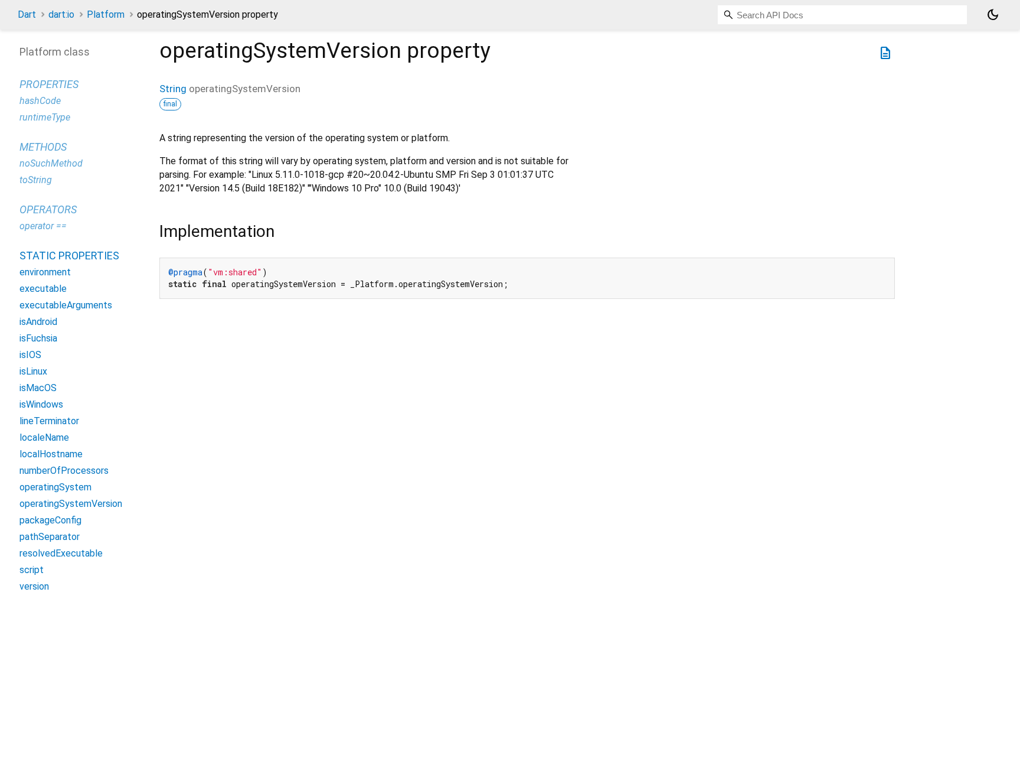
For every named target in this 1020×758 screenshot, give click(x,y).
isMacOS (38, 387)
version (34, 586)
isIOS (30, 354)
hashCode (40, 100)
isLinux (33, 371)
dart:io (61, 14)
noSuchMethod (51, 163)
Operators (48, 209)
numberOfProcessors (64, 470)
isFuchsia (38, 338)
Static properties (69, 255)
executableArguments (65, 305)
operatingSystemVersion (70, 503)
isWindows (41, 404)
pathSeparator (49, 536)
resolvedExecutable (61, 553)
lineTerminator (49, 421)
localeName (44, 437)
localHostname (51, 454)
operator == (43, 226)
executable (43, 288)
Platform (106, 14)
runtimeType (44, 117)
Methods (43, 147)
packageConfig (50, 520)
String (173, 89)
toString (35, 180)
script (31, 569)
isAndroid (38, 321)
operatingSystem (55, 487)
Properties (49, 84)
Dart (27, 14)
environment (45, 272)
